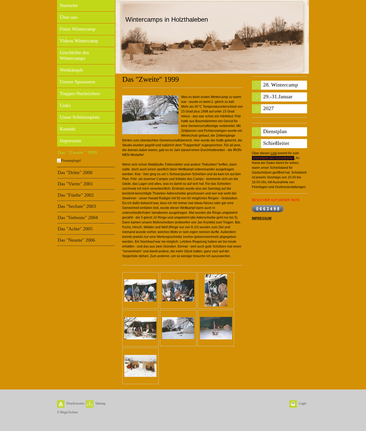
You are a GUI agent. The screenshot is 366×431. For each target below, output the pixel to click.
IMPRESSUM (261, 218)
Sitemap (100, 403)
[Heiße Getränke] (216, 290)
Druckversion (75, 403)
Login (302, 403)
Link (274, 153)
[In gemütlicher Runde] (140, 290)
